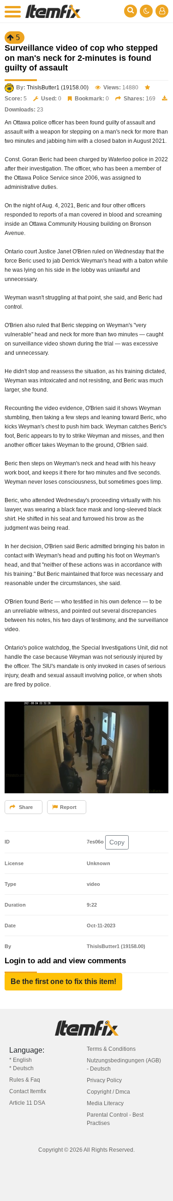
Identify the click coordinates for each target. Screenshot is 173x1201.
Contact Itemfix (27, 1091)
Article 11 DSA (27, 1103)
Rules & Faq (24, 1080)
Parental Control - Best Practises (115, 1119)
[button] (63, 981)
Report (68, 807)
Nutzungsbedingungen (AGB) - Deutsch (124, 1064)
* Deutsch (21, 1068)
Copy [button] (117, 842)
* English (20, 1060)
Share (25, 807)
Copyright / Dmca (108, 1092)
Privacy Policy (104, 1080)
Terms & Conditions (111, 1049)
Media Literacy (105, 1103)
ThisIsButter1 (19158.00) (58, 87)
